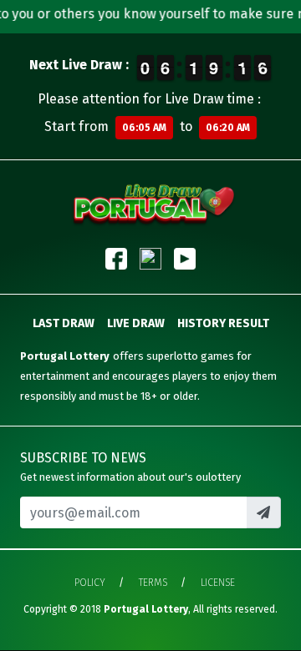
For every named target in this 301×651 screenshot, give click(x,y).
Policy (89, 582)
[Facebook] (116, 259)
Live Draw (136, 323)
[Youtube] (185, 259)
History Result (223, 323)
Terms (153, 582)
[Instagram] (150, 259)
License (218, 582)
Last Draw (63, 323)
